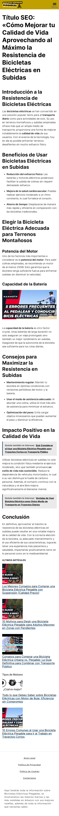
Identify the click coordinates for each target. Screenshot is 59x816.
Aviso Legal (29, 758)
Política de (25, 771)
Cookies (35, 771)
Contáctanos (29, 778)
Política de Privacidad (29, 765)
